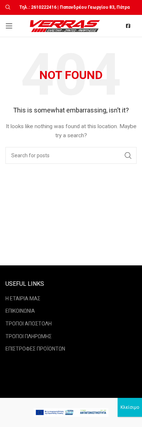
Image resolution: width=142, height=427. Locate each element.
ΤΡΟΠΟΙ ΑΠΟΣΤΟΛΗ (28, 324)
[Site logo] (65, 25)
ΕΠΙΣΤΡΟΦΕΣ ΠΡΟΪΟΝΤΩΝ (35, 349)
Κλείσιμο (130, 407)
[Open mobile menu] (9, 26)
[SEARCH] (128, 155)
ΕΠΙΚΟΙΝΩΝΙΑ (20, 311)
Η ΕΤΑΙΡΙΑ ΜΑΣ (22, 298)
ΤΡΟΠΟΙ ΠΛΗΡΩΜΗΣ (28, 336)
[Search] (7, 7)
